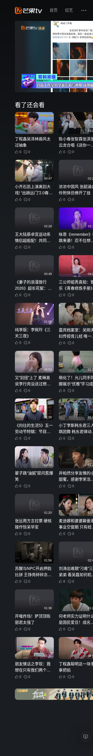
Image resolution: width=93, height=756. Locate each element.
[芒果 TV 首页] (28, 10)
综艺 (69, 10)
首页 (54, 10)
